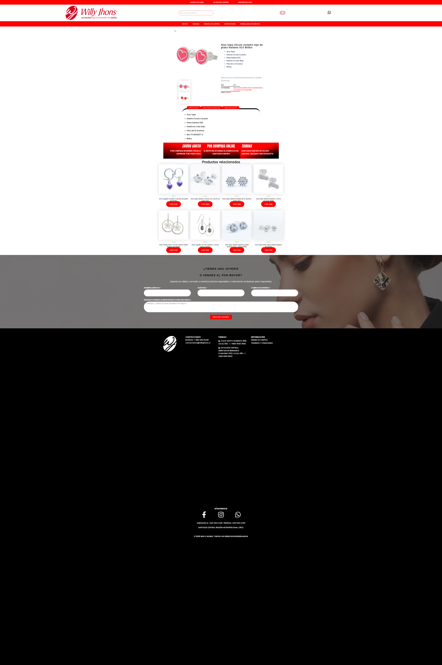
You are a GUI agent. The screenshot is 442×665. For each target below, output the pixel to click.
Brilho (229, 92)
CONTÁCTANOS (230, 24)
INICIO (185, 24)
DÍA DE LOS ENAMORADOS (255, 88)
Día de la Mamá (242, 88)
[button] (175, 31)
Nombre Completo (152, 288)
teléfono (202, 288)
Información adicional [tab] (211, 108)
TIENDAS (195, 24)
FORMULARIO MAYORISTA (250, 24)
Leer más (173, 204)
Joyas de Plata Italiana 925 (242, 90)
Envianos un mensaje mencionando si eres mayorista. (167, 300)
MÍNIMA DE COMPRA (212, 24)
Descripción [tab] (193, 108)
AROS (235, 88)
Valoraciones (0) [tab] (230, 108)
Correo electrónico (260, 288)
